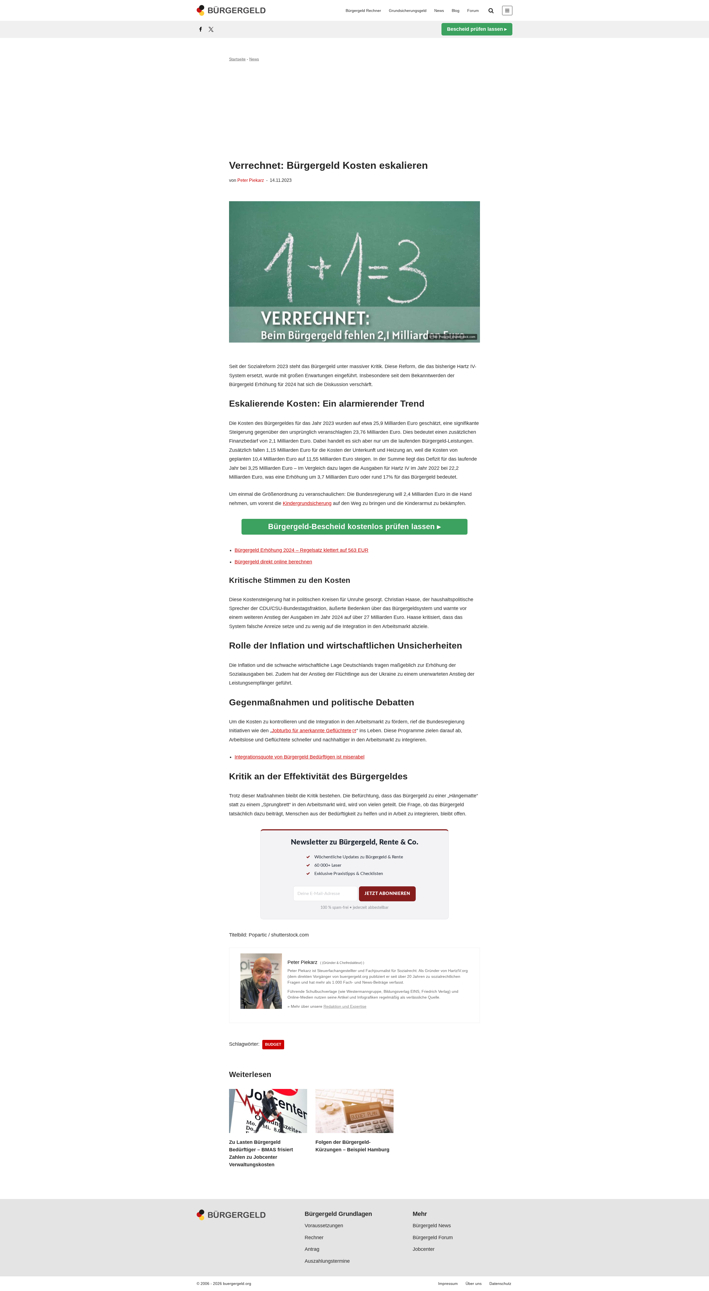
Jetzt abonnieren (387, 893)
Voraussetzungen (324, 1226)
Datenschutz (500, 1284)
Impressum (448, 1284)
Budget (273, 1044)
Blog (455, 10)
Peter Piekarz (250, 180)
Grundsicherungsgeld (408, 10)
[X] (211, 29)
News (439, 10)
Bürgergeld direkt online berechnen (273, 562)
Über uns (474, 1284)
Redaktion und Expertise (344, 1006)
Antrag (312, 1249)
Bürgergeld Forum (433, 1237)
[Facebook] (200, 29)
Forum (473, 10)
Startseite (237, 59)
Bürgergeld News (432, 1226)
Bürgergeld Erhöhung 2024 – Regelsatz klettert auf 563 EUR (301, 550)
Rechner (314, 1237)
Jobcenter (424, 1249)
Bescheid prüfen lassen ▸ (477, 29)
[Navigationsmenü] (507, 10)
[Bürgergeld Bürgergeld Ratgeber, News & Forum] (231, 10)
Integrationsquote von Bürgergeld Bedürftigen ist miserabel (299, 757)
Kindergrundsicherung (307, 503)
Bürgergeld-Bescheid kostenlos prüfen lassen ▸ (354, 526)
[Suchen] (491, 10)
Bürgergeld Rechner (363, 10)
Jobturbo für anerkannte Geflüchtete (311, 730)
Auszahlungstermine (327, 1261)
